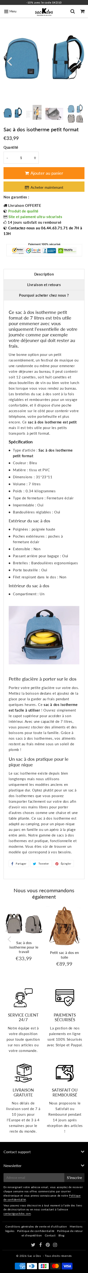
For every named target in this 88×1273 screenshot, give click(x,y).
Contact (50, 1235)
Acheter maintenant (47, 187)
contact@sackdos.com (17, 1213)
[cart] (83, 11)
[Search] (73, 11)
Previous (9, 61)
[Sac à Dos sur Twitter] (34, 1245)
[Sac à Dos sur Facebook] (41, 1245)
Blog (61, 1235)
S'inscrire (74, 1177)
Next (78, 61)
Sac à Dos (34, 1256)
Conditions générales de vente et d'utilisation (36, 1226)
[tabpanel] (12, 111)
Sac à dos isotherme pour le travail (23, 947)
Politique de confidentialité (35, 1231)
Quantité (11, 147)
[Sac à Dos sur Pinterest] (48, 1245)
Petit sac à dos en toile (64, 954)
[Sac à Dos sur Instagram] (55, 1245)
